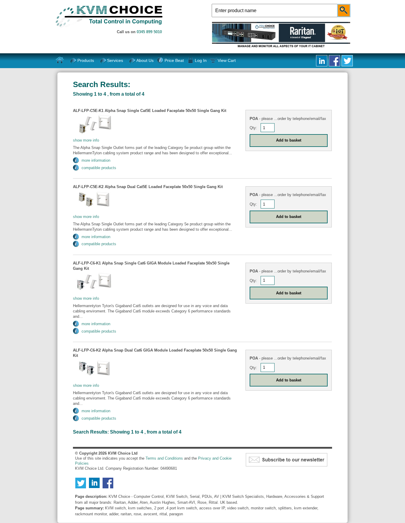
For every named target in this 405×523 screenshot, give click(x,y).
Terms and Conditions (164, 458)
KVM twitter (347, 60)
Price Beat (174, 60)
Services (115, 60)
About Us (145, 60)
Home (59, 60)
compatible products (99, 168)
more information (96, 160)
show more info (86, 140)
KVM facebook (334, 60)
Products (85, 60)
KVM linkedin (321, 60)
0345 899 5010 (149, 32)
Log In (201, 60)
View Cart (227, 60)
